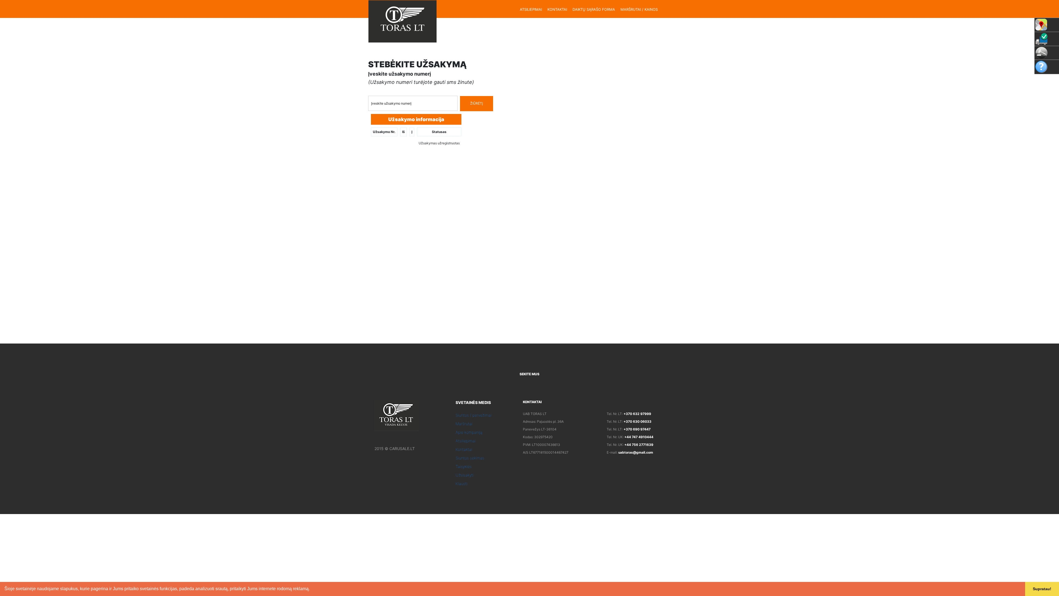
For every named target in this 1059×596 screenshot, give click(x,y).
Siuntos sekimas (470, 458)
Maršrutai (464, 423)
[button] (311, 589)
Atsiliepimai (465, 440)
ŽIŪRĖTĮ (476, 103)
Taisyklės (464, 466)
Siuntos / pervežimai (473, 415)
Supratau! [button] (1042, 589)
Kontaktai (464, 449)
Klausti (461, 483)
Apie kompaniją (469, 432)
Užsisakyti (465, 475)
